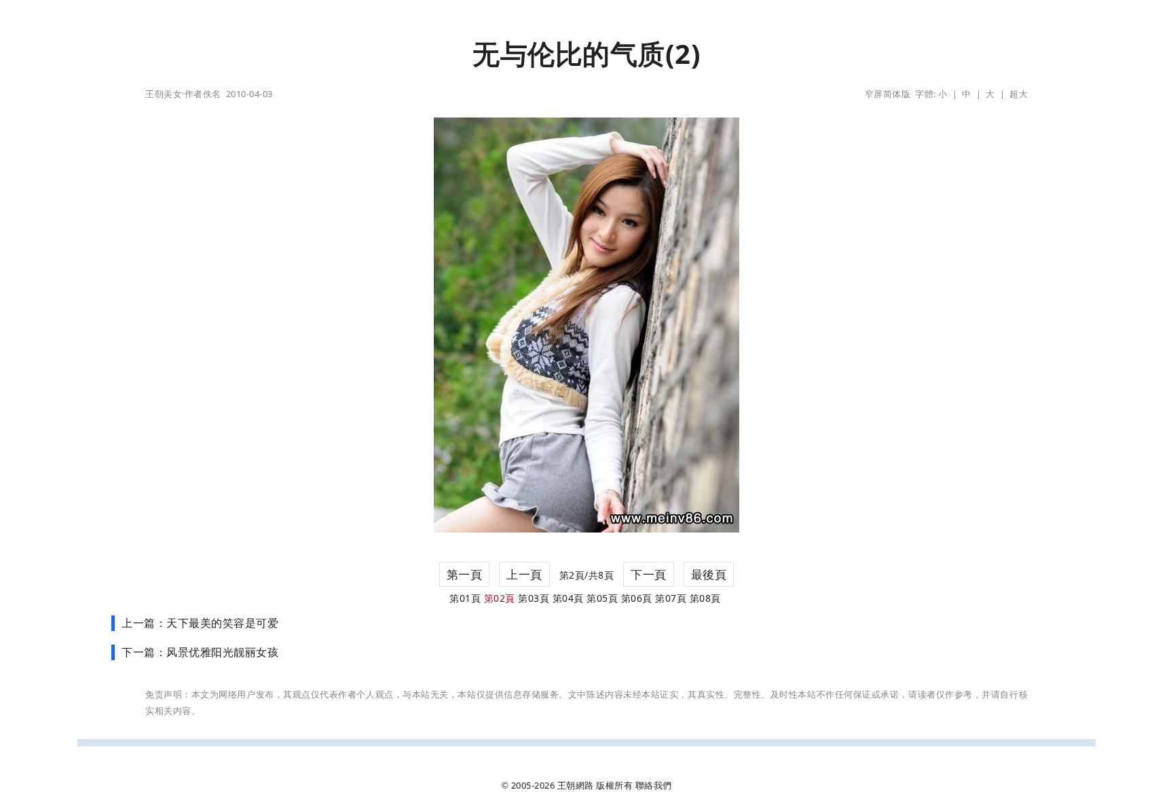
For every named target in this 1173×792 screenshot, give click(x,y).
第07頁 (670, 598)
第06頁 (636, 598)
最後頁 (709, 574)
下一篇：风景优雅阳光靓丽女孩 (200, 652)
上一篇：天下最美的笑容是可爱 (200, 622)
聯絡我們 (653, 785)
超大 (1018, 94)
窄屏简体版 (888, 94)
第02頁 (499, 598)
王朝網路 (575, 785)
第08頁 (705, 598)
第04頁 (568, 598)
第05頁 (602, 598)
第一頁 (465, 574)
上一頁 (524, 574)
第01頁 (465, 598)
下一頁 (649, 574)
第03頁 (533, 598)
